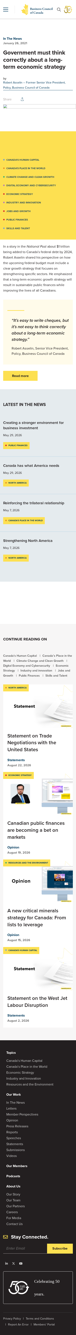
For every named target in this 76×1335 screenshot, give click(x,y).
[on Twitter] (13, 1263)
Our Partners (15, 1206)
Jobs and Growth (18, 211)
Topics (11, 1052)
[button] (5, 9)
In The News (12, 38)
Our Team (13, 1200)
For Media (13, 1218)
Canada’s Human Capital (24, 1060)
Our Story (13, 1194)
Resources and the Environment (28, 862)
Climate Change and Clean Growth (30, 177)
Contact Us (14, 1223)
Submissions (15, 1149)
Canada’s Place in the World (25, 168)
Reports (12, 1132)
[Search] (59, 10)
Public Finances (17, 220)
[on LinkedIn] (6, 1263)
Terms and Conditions (40, 1318)
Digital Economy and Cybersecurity (31, 185)
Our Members (16, 1166)
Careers (12, 1212)
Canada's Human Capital (22, 160)
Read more (20, 375)
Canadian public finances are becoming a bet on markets (36, 830)
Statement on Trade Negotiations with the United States (31, 742)
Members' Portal (44, 1324)
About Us (13, 1186)
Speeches (13, 1138)
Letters (11, 1108)
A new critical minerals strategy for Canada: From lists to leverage (36, 917)
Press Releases (17, 1126)
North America (17, 482)
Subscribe (60, 1248)
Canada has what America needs (31, 465)
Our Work (13, 1094)
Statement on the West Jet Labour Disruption (37, 1001)
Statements (16, 760)
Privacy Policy (12, 1318)
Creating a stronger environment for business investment (33, 425)
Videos (11, 1155)
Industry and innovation (23, 202)
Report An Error (18, 1324)
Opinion (13, 847)
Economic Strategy (19, 194)
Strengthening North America (28, 540)
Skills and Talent (18, 228)
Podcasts (13, 1176)
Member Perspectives (22, 1114)
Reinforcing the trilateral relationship (33, 503)
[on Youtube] (21, 1263)
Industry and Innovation (23, 1078)
